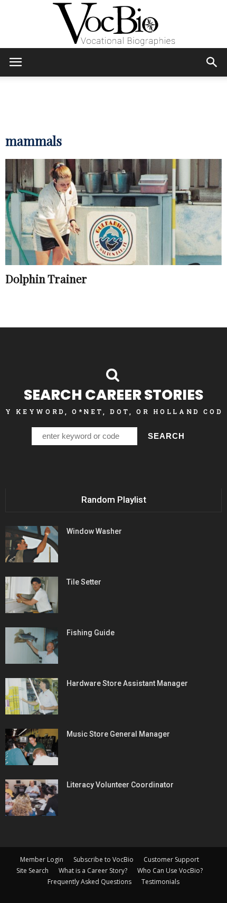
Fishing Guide (91, 632)
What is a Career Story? (93, 870)
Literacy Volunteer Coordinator (120, 784)
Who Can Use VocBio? (170, 870)
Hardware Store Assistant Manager (127, 683)
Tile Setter (84, 582)
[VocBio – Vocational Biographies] (113, 24)
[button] (212, 62)
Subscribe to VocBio (103, 859)
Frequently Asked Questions (89, 881)
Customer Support (171, 859)
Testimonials (160, 881)
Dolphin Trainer (46, 278)
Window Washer (94, 531)
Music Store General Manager (118, 734)
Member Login (41, 859)
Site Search (32, 870)
